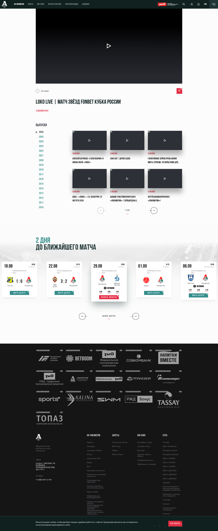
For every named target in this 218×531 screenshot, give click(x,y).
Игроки (89, 454)
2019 (41, 165)
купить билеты (109, 297)
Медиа (89, 462)
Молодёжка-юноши (170, 450)
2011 (41, 202)
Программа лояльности (96, 470)
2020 (41, 160)
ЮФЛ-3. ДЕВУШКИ (170, 479)
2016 (41, 179)
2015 (41, 184)
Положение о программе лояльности (96, 475)
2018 (41, 169)
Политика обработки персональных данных (95, 487)
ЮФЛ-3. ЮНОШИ (169, 466)
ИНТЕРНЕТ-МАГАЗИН (54, 4)
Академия (85, 4)
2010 (41, 207)
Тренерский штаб (93, 458)
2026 (41, 132)
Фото (89, 466)
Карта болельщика (71, 4)
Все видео (45, 91)
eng (205, 4)
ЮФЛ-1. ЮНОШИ (169, 458)
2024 (41, 141)
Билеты (30, 4)
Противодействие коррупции (93, 481)
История (166, 504)
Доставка (141, 450)
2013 (41, 193)
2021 (41, 155)
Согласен (175, 524)
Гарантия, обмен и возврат (144, 455)
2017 (41, 174)
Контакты (166, 514)
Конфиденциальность (145, 460)
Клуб (165, 435)
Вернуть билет (117, 454)
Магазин (141, 435)
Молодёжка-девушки (171, 454)
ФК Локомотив (19, 4)
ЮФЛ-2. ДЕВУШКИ (169, 474)
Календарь (91, 446)
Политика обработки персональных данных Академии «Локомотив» (171, 488)
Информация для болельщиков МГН (94, 497)
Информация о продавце (146, 464)
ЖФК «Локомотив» (170, 446)
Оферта (115, 450)
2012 (41, 198)
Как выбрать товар (144, 442)
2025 (41, 137)
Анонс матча (109, 316)
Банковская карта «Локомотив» (169, 509)
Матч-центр (20, 293)
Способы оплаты (143, 446)
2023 (41, 146)
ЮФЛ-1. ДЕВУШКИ (169, 470)
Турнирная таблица (94, 450)
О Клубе (166, 442)
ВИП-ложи (40, 4)
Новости (90, 442)
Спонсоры (166, 500)
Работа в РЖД (92, 492)
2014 (41, 188)
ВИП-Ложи (116, 446)
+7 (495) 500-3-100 (44, 480)
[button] (82, 316)
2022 (41, 151)
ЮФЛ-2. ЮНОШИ (169, 462)
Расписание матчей (119, 442)
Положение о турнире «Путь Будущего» (171, 495)
